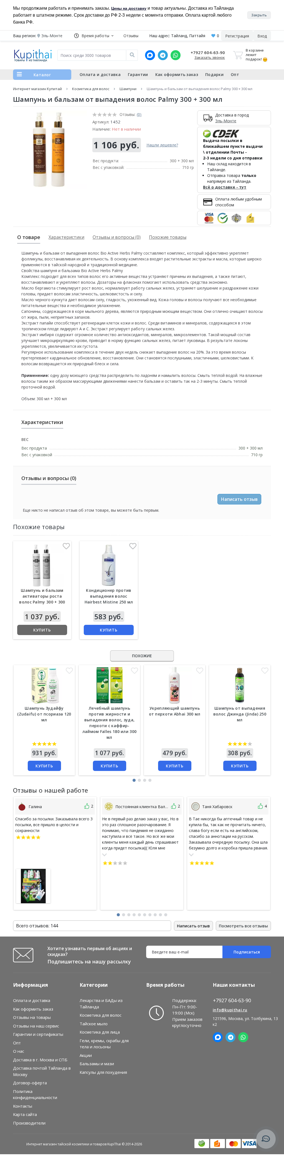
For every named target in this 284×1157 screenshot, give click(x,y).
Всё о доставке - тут (224, 187)
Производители (29, 1123)
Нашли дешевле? (162, 145)
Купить (42, 630)
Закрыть (259, 14)
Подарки (214, 74)
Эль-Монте (225, 120)
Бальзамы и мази (97, 1063)
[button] (93, 36)
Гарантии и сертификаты (38, 1034)
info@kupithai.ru (230, 1010)
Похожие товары (167, 237)
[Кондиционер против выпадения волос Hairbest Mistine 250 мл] (109, 565)
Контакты (22, 1106)
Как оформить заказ (176, 74)
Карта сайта (25, 1114)
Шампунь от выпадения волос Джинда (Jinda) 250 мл (239, 714)
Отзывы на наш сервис (36, 1026)
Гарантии (138, 74)
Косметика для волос (90, 88)
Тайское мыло (94, 1023)
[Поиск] (132, 55)
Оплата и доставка (100, 74)
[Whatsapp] (176, 55)
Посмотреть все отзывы (243, 925)
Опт (235, 74)
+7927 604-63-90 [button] (232, 1000)
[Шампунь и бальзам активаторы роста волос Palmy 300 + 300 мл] (42, 565)
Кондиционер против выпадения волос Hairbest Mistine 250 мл (109, 596)
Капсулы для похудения (103, 1072)
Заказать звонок (209, 57)
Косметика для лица (100, 1032)
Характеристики (66, 237)
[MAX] (150, 55)
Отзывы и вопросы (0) (117, 237)
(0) (139, 114)
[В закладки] (66, 547)
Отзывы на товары (32, 1017)
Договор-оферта (30, 1082)
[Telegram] (163, 55)
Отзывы (130, 35)
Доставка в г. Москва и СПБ (40, 1059)
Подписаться (247, 952)
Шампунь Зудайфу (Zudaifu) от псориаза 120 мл (44, 714)
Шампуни (128, 88)
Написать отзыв (239, 499)
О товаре (28, 237)
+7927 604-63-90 (208, 52)
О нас (18, 1051)
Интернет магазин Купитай (37, 88)
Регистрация (237, 36)
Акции (86, 1055)
